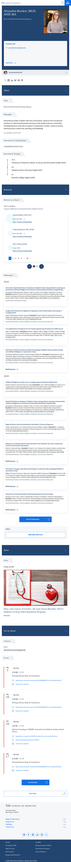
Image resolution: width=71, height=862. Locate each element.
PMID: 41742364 (17, 319)
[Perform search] (62, 3)
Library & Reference (41, 852)
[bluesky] (24, 835)
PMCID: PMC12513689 (36, 411)
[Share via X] (5, 80)
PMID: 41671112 (54, 335)
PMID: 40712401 (27, 452)
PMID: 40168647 (35, 500)
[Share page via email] (19, 80)
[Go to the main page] (12, 3)
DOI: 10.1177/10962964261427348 (31, 319)
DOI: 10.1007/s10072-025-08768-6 (27, 360)
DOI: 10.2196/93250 (53, 298)
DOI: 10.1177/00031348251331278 (49, 500)
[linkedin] (37, 835)
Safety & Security (10, 848)
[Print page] (22, 80)
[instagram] (33, 835)
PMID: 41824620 (29, 298)
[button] (10, 44)
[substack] (42, 835)
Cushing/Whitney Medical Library (13, 146)
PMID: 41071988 (24, 411)
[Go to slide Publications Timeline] (29, 266)
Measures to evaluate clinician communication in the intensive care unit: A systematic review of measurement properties (34, 445)
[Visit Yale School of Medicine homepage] (21, 806)
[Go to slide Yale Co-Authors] (34, 266)
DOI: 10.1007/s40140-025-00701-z (18, 431)
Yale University (10, 852)
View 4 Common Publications (22, 237)
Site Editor (38, 842)
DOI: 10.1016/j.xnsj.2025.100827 (42, 389)
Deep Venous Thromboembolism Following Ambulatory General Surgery (29, 494)
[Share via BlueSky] (15, 80)
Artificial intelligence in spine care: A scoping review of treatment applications (31, 382)
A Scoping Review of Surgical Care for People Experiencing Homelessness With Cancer (34, 329)
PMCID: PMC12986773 (41, 298)
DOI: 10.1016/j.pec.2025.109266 (55, 452)
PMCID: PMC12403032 (39, 452)
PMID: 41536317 (14, 389)
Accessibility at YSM (11, 845)
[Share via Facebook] (9, 80)
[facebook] (28, 835)
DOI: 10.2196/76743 (48, 411)
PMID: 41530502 (13, 360)
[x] (46, 835)
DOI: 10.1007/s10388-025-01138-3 (46, 477)
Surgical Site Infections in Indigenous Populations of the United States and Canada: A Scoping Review (34, 312)
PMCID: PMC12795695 (26, 389)
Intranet (8, 842)
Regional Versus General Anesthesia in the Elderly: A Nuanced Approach (29, 424)
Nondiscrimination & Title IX (43, 845)
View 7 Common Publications (22, 222)
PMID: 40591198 (31, 477)
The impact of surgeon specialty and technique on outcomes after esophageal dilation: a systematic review (35, 470)
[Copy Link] (65, 90)
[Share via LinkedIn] (12, 80)
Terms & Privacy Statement (43, 848)
